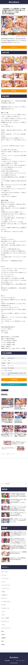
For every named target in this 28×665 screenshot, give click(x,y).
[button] (25, 483)
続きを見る (14, 90)
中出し (22, 373)
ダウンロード (14, 47)
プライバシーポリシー (20, 660)
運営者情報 (7, 660)
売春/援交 (16, 373)
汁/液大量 (10, 373)
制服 (13, 373)
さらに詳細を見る (14, 379)
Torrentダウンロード (15, 384)
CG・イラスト (5, 390)
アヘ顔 (19, 373)
